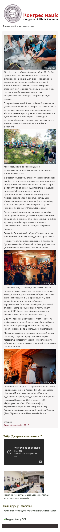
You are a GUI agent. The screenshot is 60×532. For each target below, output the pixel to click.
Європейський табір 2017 (16, 425)
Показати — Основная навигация (18, 26)
